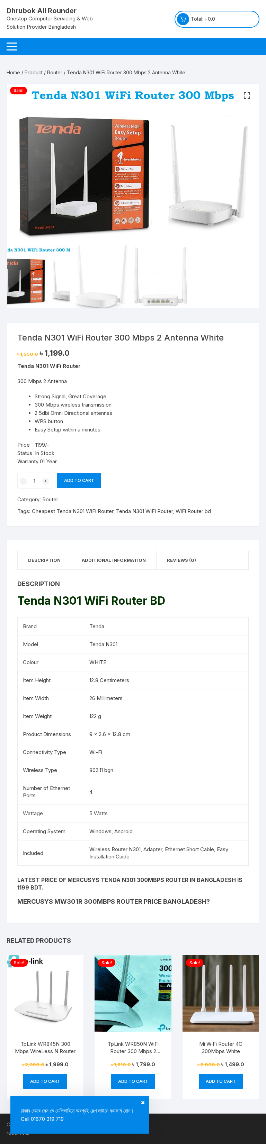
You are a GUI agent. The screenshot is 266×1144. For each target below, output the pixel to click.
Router (54, 72)
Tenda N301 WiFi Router (144, 511)
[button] (247, 96)
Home (13, 72)
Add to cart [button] (45, 1081)
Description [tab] (44, 560)
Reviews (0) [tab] (181, 560)
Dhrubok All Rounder (42, 11)
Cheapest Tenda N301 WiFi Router (72, 511)
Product (34, 72)
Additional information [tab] (114, 560)
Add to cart (79, 480)
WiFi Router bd (193, 511)
